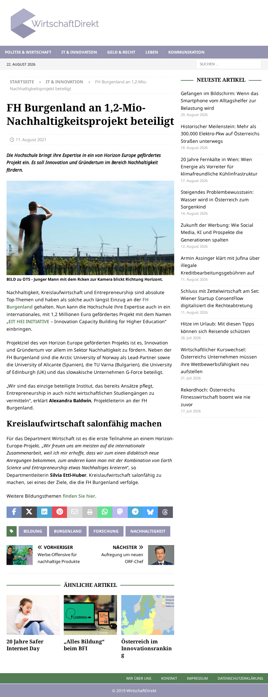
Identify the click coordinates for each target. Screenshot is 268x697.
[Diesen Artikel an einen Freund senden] (74, 512)
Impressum (197, 678)
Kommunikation (186, 52)
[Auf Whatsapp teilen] (104, 512)
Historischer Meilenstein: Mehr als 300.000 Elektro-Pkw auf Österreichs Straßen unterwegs (220, 133)
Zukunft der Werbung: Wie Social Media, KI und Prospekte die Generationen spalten (217, 232)
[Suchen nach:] (228, 63)
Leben (151, 52)
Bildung (33, 531)
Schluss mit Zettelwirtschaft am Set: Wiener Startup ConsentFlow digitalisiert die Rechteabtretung (220, 298)
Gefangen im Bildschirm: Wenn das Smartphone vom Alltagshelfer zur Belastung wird (220, 100)
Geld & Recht (121, 52)
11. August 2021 (31, 139)
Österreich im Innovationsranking (146, 648)
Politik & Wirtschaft (28, 52)
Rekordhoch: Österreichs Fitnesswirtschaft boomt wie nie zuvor (215, 397)
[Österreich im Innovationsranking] (148, 615)
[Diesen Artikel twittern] (29, 512)
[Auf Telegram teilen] (135, 512)
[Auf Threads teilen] (165, 512)
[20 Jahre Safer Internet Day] (33, 615)
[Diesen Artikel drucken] (89, 512)
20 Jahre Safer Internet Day (25, 645)
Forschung (106, 531)
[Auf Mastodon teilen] (119, 512)
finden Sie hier (79, 496)
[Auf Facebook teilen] (14, 512)
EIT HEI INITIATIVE (28, 321)
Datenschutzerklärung (240, 678)
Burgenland (68, 531)
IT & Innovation (79, 52)
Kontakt (169, 678)
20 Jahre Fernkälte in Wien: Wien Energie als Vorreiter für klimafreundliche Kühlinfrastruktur (219, 166)
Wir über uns (138, 678)
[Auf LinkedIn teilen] (44, 512)
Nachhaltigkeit (147, 531)
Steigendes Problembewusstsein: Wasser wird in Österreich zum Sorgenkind (217, 199)
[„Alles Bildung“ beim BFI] (90, 615)
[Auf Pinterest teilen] (59, 512)
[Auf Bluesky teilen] (150, 512)
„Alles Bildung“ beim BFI (84, 645)
